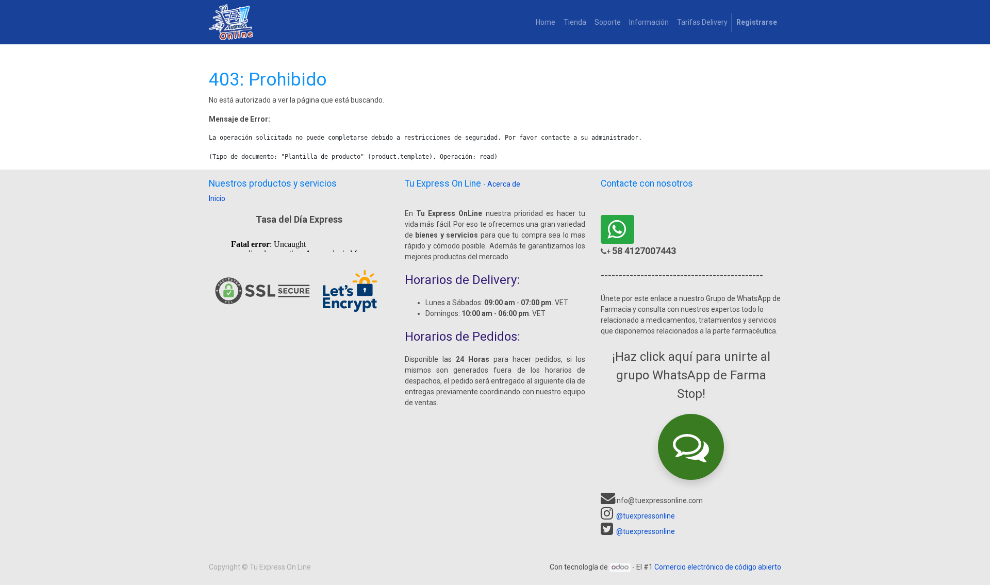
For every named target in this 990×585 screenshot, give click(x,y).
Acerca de (503, 184)
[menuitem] (545, 22)
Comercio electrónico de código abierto (717, 567)
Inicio (217, 198)
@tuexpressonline (645, 516)
